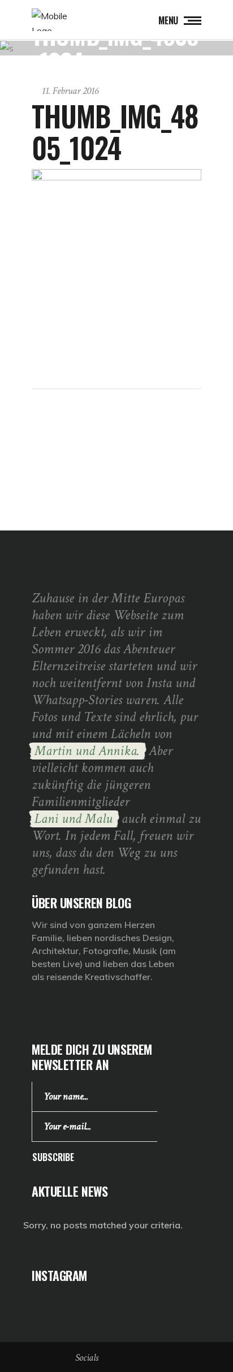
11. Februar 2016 (70, 90)
